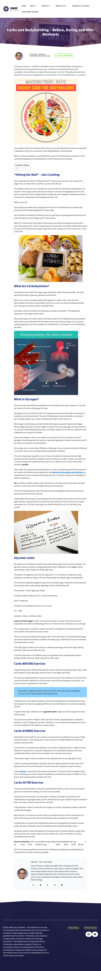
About (32, 6)
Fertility (45, 6)
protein (23, 771)
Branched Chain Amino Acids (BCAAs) (67, 472)
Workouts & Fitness (80, 6)
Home (24, 6)
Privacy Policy (73, 928)
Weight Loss (61, 6)
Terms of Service (90, 928)
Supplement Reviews (30, 12)
